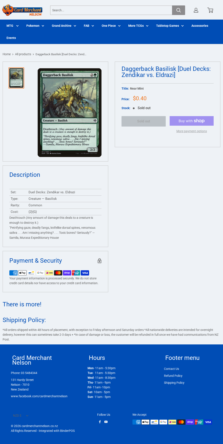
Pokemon (32, 25)
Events (11, 38)
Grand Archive (61, 25)
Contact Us (171, 369)
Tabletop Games (167, 25)
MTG (10, 25)
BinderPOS (67, 430)
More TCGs (136, 25)
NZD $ (17, 415)
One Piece (109, 25)
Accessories (199, 25)
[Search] (178, 10)
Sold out (143, 121)
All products (23, 54)
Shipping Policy (174, 382)
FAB (86, 25)
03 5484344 (29, 373)
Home (7, 54)
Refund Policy (173, 375)
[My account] (196, 10)
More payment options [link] (191, 131)
